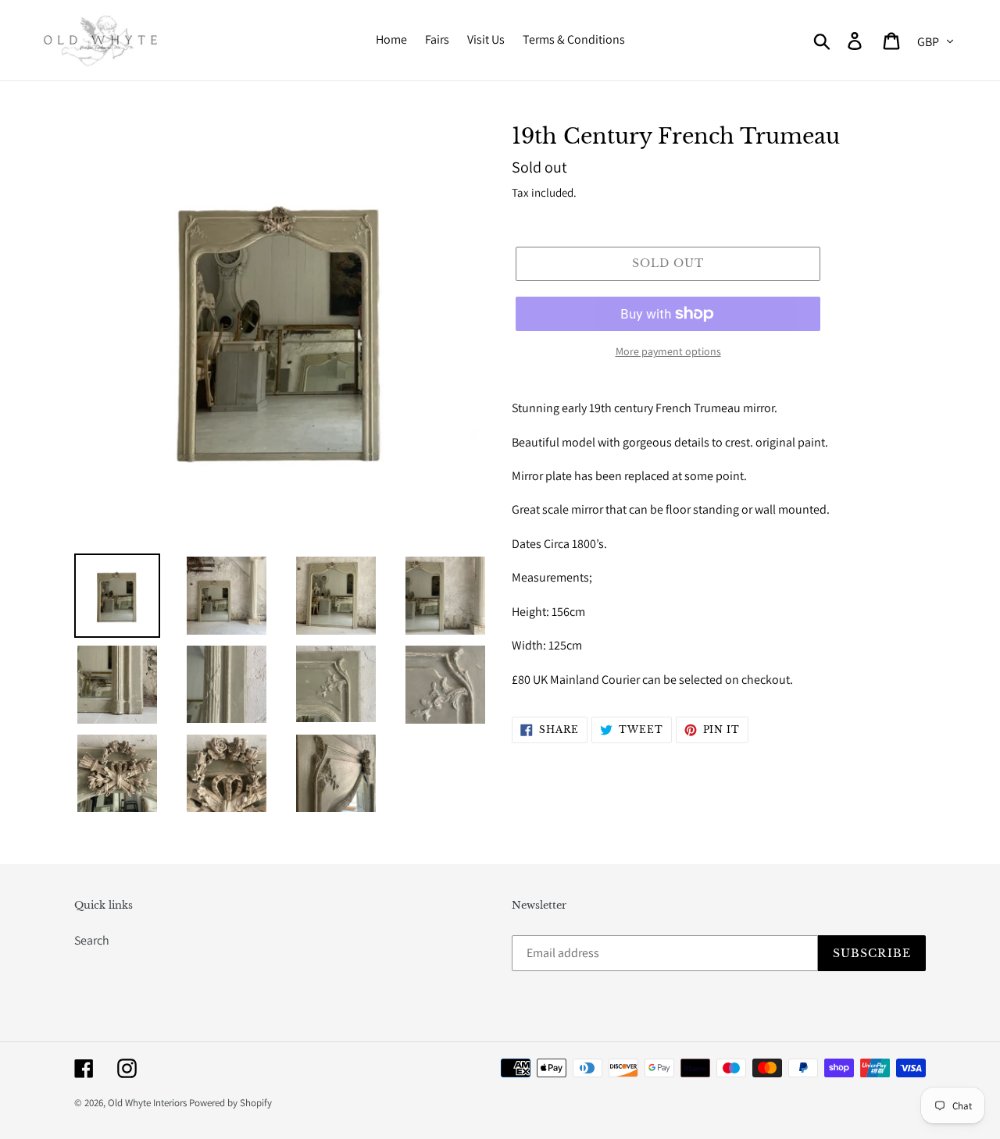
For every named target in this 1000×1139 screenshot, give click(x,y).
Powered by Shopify (230, 1102)
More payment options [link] (668, 351)
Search (91, 940)
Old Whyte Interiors (147, 1102)
